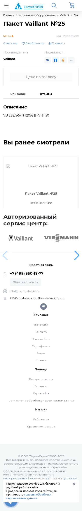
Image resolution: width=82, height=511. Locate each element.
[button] (77, 255)
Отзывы (46, 94)
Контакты (41, 331)
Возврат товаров (41, 379)
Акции (41, 353)
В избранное (34, 43)
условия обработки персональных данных (28, 496)
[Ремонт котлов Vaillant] (20, 238)
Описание (18, 94)
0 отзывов (10, 43)
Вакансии (41, 324)
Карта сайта (41, 393)
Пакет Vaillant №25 (41, 193)
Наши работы (41, 339)
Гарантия (41, 386)
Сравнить (58, 43)
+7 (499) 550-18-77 (26, 273)
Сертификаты (41, 346)
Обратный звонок (25, 282)
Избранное (41, 419)
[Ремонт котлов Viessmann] (61, 238)
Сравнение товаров (41, 426)
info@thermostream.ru (25, 291)
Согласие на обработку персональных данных (41, 400)
